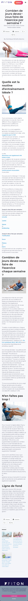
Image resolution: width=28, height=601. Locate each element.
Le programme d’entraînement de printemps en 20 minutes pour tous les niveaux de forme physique (17, 542)
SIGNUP (18, 3)
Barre (14, 6)
